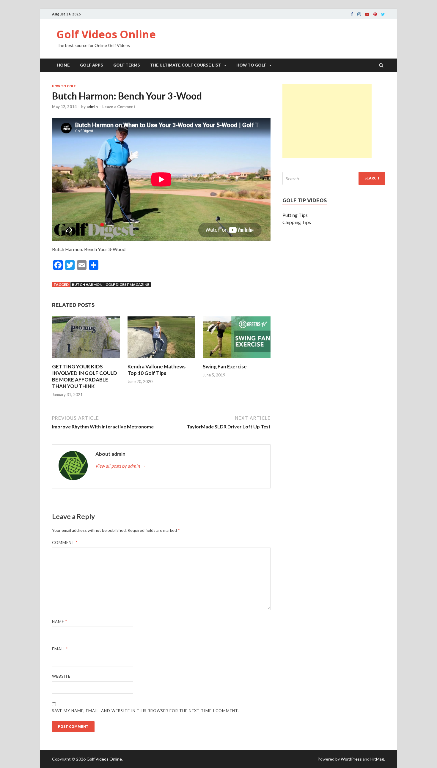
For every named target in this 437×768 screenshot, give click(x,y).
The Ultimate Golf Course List (185, 65)
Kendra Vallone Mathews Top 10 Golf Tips (157, 369)
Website (61, 676)
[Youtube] (367, 14)
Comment (65, 542)
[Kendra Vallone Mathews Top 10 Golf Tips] (161, 359)
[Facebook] (352, 14)
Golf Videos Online (106, 34)
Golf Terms (126, 65)
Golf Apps (91, 65)
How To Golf (251, 65)
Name (59, 621)
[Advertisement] (327, 121)
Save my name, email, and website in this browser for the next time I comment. (145, 710)
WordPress (351, 758)
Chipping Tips (296, 222)
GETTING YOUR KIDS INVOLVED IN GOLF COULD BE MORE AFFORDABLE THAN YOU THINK (84, 376)
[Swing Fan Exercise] (237, 359)
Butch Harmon (87, 284)
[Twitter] (383, 14)
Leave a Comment (118, 106)
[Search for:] (333, 178)
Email (60, 648)
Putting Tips (295, 215)
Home (63, 65)
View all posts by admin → (120, 466)
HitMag (377, 758)
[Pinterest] (375, 14)
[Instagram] (359, 14)
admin (92, 106)
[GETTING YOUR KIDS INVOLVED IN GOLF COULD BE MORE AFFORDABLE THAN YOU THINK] (86, 359)
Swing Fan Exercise (225, 366)
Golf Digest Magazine (127, 284)
